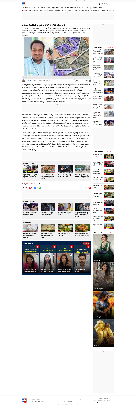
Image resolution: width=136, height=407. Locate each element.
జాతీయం (79, 7)
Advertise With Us (61, 399)
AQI (104, 3)
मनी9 (84, 0)
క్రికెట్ (39, 7)
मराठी (60, 0)
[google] (78, 80)
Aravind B (28, 80)
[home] (23, 7)
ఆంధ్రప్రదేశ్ (43, 7)
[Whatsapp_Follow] (40, 188)
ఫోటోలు (57, 7)
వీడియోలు (51, 10)
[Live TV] (106, 4)
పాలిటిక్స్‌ (100, 7)
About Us (54, 399)
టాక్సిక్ (40, 10)
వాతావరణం (45, 10)
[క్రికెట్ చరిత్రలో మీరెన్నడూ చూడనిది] (82, 259)
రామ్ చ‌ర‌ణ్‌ (87, 10)
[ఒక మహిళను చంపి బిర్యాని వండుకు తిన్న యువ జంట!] (31, 259)
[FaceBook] (29, 401)
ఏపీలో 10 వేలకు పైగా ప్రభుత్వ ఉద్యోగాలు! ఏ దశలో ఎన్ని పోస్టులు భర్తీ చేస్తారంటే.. (64, 270)
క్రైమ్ (91, 7)
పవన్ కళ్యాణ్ (108, 10)
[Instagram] (35, 401)
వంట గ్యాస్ (64, 10)
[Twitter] (32, 401)
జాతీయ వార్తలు (30, 183)
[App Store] (108, 402)
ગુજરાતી (64, 0)
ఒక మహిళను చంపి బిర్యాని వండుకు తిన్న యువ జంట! (30, 270)
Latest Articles (98, 47)
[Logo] (23, 3)
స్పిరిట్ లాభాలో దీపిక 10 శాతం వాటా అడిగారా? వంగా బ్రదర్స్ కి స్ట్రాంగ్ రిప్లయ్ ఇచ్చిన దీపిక (48, 270)
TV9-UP (88, 0)
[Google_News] (35, 188)
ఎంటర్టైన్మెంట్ (34, 7)
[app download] (99, 4)
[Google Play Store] (98, 402)
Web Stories (97, 232)
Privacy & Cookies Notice (83, 399)
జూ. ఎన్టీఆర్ (81, 10)
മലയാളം (80, 0)
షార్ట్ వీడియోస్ (73, 7)
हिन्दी (51, 0)
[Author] (23, 80)
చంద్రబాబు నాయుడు (95, 10)
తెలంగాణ (48, 7)
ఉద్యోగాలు (25, 10)
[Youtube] (30, 188)
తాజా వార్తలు (27, 7)
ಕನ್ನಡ (56, 0)
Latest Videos (98, 152)
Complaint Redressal (71, 399)
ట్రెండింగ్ (83, 7)
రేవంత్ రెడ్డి (103, 10)
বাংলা (68, 0)
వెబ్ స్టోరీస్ (67, 7)
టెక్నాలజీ (36, 10)
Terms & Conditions (68, 401)
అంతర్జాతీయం (57, 10)
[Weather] (102, 4)
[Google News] (42, 401)
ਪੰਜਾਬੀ (71, 0)
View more (85, 243)
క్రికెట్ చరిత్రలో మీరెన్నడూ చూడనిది (80, 270)
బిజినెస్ (62, 7)
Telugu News (25, 22)
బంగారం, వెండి (70, 10)
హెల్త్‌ (88, 7)
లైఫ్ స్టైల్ (53, 7)
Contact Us (48, 399)
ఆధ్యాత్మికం (95, 7)
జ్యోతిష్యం (31, 10)
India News (31, 22)
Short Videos (28, 243)
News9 (47, 0)
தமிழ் (75, 0)
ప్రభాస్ (76, 10)
